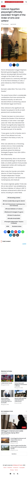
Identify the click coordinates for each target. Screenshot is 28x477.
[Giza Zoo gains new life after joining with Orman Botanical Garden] (5, 447)
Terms (16, 470)
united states (17, 226)
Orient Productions (14, 215)
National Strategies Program (14, 212)
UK (8, 226)
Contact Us (15, 467)
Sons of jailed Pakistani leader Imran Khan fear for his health (6, 400)
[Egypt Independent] (14, 2)
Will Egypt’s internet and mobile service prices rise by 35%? (12, 432)
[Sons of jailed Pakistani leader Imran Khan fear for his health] (7, 393)
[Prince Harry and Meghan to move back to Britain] (21, 378)
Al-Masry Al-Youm (17, 465)
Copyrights (22, 467)
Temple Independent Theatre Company (14, 222)
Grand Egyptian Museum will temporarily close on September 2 (18, 440)
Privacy (12, 470)
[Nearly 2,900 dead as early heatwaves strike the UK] (21, 393)
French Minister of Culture (14, 209)
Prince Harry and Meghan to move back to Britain (21, 384)
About (5, 467)
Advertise (9, 467)
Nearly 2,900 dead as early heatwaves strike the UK (20, 400)
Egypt (3, 6)
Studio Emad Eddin (14, 218)
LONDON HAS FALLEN (6, 383)
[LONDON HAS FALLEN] (7, 378)
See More (14, 454)
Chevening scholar (14, 198)
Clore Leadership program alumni (14, 201)
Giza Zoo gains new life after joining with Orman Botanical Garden (18, 447)
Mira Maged (6, 24)
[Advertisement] (14, 307)
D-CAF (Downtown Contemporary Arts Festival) (14, 204)
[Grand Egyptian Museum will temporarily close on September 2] (5, 440)
